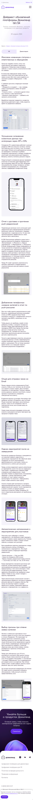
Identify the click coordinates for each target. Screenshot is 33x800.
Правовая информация (10, 774)
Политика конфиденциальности (13, 771)
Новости (3, 46)
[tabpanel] (16, 59)
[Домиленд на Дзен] (20, 757)
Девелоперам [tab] (24, 51)
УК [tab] (9, 51)
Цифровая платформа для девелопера (15, 764)
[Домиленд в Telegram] (29, 757)
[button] (16, 731)
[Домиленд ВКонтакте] (25, 757)
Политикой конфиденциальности (11, 793)
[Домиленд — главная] (8, 7)
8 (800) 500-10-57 (7, 786)
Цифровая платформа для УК (12, 767)
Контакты (5, 777)
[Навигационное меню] (30, 7)
